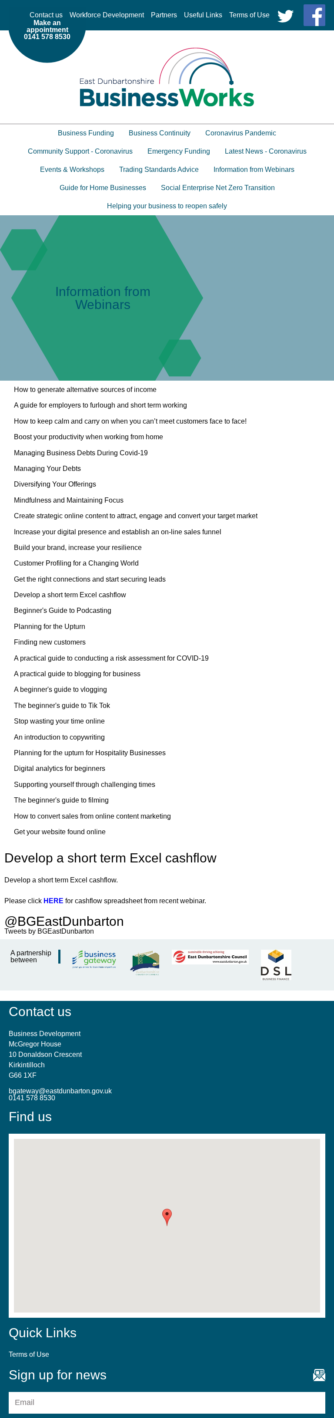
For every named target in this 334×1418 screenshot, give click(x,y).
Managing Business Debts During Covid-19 (81, 453)
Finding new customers (50, 642)
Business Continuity (159, 133)
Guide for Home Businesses (103, 187)
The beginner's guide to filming (61, 800)
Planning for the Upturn (49, 626)
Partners (164, 15)
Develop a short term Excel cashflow (70, 595)
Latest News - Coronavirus (266, 151)
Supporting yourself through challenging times (84, 784)
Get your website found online (60, 832)
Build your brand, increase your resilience (78, 547)
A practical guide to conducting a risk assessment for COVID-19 (111, 658)
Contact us (46, 15)
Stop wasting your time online (59, 721)
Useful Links (203, 15)
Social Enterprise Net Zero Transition (218, 187)
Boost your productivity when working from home (88, 437)
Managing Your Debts (47, 468)
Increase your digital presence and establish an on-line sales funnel (117, 532)
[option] (167, 298)
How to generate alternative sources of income (85, 389)
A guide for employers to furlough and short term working (100, 405)
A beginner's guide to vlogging (60, 689)
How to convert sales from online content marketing (92, 816)
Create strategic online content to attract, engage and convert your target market (135, 516)
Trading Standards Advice (159, 169)
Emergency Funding (178, 151)
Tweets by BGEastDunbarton (49, 931)
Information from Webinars (254, 169)
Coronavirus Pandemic (240, 133)
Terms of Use (249, 15)
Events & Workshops (72, 169)
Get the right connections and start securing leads (90, 579)
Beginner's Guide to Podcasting (62, 610)
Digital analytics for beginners (59, 768)
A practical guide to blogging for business (77, 674)
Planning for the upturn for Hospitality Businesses (90, 753)
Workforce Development (107, 15)
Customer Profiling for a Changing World (76, 563)
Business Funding (86, 133)
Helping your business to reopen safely (167, 206)
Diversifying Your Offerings (55, 484)
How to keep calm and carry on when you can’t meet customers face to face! (130, 421)
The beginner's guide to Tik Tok (62, 705)
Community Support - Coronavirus (80, 151)
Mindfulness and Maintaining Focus (69, 500)
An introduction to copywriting (59, 737)
